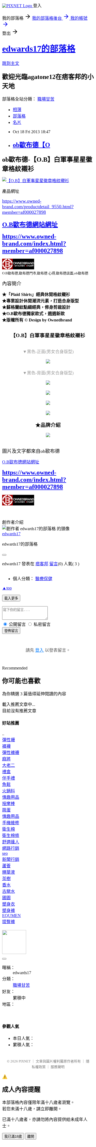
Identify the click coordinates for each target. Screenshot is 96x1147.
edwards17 (11, 533)
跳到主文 (10, 63)
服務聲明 (58, 1067)
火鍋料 (8, 791)
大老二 (8, 765)
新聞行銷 (10, 859)
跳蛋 (6, 810)
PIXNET (25, 1061)
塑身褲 (8, 910)
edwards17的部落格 (38, 48)
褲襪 (6, 746)
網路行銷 (10, 848)
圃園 (6, 897)
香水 (6, 885)
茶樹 (6, 878)
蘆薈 (6, 866)
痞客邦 (41, 564)
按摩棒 (8, 803)
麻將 (6, 759)
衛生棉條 (10, 835)
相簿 (17, 109)
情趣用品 (10, 797)
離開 (30, 1136)
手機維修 (10, 823)
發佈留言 (11, 631)
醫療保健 (43, 578)
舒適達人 (10, 842)
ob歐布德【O (31, 144)
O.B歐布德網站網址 (30, 224)
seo (5, 853)
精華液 (8, 872)
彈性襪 (8, 740)
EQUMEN (11, 915)
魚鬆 (6, 784)
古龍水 (8, 891)
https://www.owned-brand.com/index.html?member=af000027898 (34, 243)
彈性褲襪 (10, 752)
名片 (17, 122)
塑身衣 (8, 904)
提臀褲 (8, 921)
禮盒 (6, 771)
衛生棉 (8, 829)
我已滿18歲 (13, 1136)
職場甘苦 (45, 99)
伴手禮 (8, 778)
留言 (53, 564)
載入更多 (11, 598)
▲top (7, 588)
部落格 (19, 116)
